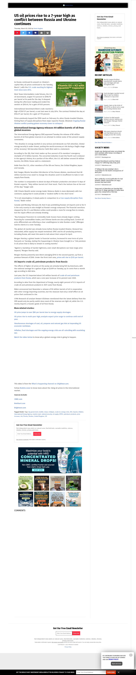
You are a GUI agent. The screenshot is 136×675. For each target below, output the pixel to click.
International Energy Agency (23, 414)
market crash (37, 414)
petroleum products (70, 414)
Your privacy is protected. (22, 439)
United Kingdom (39, 416)
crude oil (57, 412)
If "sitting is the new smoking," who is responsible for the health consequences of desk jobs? (109, 170)
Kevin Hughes (38, 28)
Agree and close (116, 663)
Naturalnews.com (106, 165)
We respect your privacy (58, 642)
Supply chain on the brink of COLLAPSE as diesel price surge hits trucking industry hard (114, 107)
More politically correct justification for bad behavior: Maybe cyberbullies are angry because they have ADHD (109, 180)
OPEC (61, 414)
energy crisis (65, 412)
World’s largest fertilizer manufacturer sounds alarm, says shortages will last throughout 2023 (113, 82)
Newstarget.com (106, 157)
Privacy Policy (68, 647)
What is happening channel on (50, 384)
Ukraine (30, 416)
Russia (25, 416)
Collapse (51, 412)
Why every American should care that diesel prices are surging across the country (113, 133)
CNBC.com (18, 399)
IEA (71, 412)
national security (47, 414)
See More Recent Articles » (103, 142)
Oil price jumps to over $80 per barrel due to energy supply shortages (42, 312)
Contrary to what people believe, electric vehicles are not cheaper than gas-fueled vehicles (113, 120)
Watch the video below (23, 337)
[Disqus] (50, 538)
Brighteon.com (20, 408)
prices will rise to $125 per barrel (70, 257)
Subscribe (111, 672)
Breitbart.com (19, 403)
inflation (80, 412)
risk (21, 416)
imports (75, 412)
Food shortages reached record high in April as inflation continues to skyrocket (114, 95)
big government (33, 412)
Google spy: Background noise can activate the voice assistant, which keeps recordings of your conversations (110, 153)
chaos (46, 412)
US (46, 416)
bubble (41, 412)
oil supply (55, 414)
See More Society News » (103, 198)
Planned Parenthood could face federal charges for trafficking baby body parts (107, 162)
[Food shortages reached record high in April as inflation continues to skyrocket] (99, 96)
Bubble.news (25, 388)
